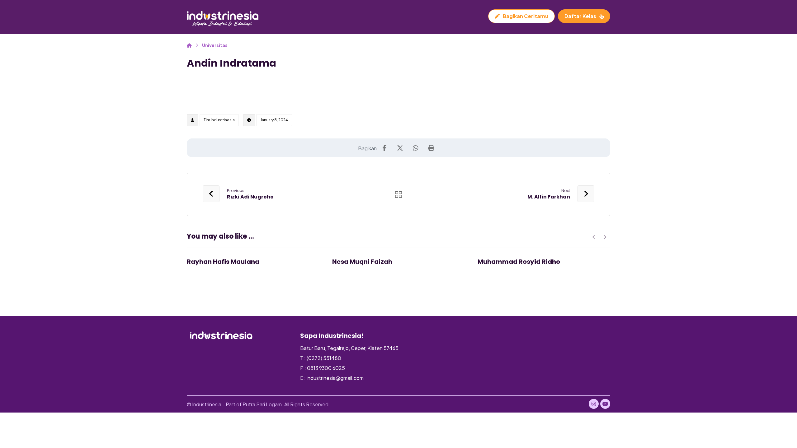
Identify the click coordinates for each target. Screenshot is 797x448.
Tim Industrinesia (219, 120)
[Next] (604, 237)
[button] (384, 148)
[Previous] (593, 237)
